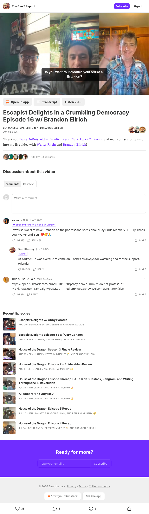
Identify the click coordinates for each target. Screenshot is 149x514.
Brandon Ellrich (52, 128)
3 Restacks (48, 157)
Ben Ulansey (10, 128)
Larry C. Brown (91, 139)
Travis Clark (69, 139)
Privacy (71, 486)
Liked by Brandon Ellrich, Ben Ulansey (35, 224)
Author (22, 253)
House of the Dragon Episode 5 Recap (45, 408)
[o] (9, 324)
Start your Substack (64, 496)
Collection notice (99, 486)
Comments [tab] (12, 184)
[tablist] (20, 184)
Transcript (49, 102)
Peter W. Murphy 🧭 (57, 354)
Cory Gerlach (76, 339)
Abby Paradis (49, 139)
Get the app (93, 496)
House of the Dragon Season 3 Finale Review (50, 349)
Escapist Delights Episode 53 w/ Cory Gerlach (51, 335)
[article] (74, 324)
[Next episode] (12, 90)
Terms (83, 486)
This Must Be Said (23, 279)
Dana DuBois (28, 139)
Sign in (138, 6)
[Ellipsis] (144, 220)
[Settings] (144, 90)
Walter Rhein (28, 128)
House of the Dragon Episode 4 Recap (45, 423)
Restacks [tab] (28, 184)
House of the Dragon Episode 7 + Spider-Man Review (56, 364)
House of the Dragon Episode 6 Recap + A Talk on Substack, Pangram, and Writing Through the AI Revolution (76, 381)
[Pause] (4, 90)
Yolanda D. (19, 220)
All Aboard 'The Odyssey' (36, 394)
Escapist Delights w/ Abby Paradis (43, 320)
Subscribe (122, 6)
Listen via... (73, 102)
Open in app (20, 102)
